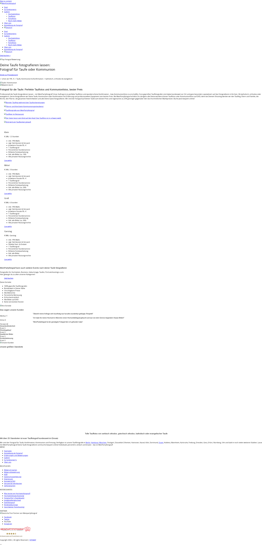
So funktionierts (10, 9)
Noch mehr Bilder (15, 21)
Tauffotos (11, 16)
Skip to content (6, 1)
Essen (161, 442)
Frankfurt (3, 424)
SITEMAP (32, 540)
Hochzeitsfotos (14, 14)
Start (6, 7)
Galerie (7, 12)
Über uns (7, 23)
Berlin (2, 429)
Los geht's (8, 160)
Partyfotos (12, 18)
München (3, 427)
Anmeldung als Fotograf (13, 25)
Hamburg (3, 422)
